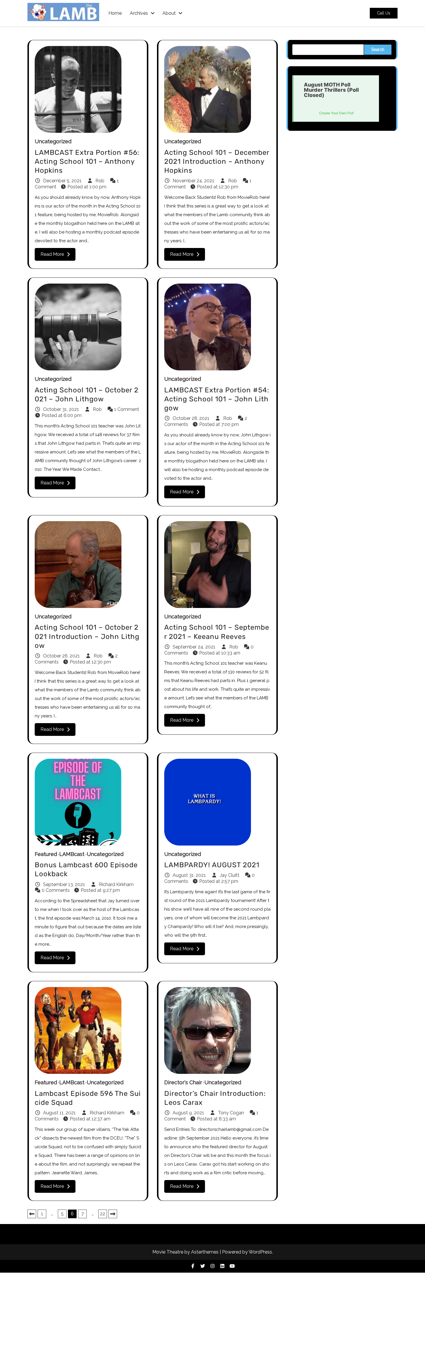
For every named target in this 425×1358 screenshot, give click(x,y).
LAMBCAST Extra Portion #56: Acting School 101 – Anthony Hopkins (87, 161)
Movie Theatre (167, 1252)
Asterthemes (205, 1252)
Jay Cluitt (230, 875)
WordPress (260, 1252)
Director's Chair (183, 1082)
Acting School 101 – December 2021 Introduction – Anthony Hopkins (216, 161)
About (169, 13)
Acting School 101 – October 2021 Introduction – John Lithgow (87, 636)
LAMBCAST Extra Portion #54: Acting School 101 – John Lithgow (216, 399)
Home (115, 13)
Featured (46, 854)
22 (102, 1213)
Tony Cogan (231, 1113)
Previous (31, 1214)
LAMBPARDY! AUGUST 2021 (211, 865)
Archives (139, 13)
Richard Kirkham (116, 884)
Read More (52, 254)
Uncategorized (53, 141)
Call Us (383, 13)
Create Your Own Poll (336, 113)
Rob (100, 180)
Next (112, 1214)
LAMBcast (71, 854)
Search (377, 49)
